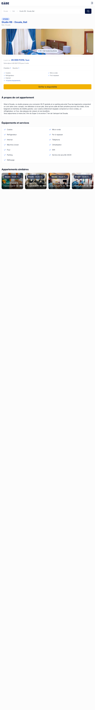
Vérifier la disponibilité (47, 87)
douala (6, 11)
